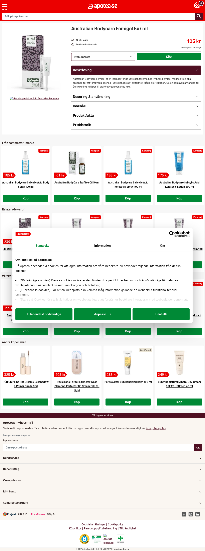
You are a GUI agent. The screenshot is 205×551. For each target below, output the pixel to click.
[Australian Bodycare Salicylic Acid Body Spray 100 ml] (25, 163)
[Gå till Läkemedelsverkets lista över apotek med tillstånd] (121, 539)
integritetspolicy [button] (156, 428)
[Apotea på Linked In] (198, 514)
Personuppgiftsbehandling (100, 528)
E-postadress (10, 440)
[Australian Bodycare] (34, 98)
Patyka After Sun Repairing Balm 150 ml (128, 382)
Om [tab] (162, 245)
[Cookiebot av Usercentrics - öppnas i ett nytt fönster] (172, 234)
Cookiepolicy (116, 524)
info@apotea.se (121, 549)
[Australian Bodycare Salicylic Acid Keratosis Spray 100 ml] (128, 163)
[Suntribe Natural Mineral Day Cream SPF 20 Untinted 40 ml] (179, 363)
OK (198, 447)
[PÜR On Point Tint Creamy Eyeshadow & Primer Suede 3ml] (25, 363)
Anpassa (100, 314)
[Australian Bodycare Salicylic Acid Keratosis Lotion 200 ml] (179, 163)
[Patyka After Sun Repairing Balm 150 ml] (128, 363)
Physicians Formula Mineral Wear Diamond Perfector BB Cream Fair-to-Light (76, 386)
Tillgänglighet (128, 528)
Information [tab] (102, 245)
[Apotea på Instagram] (191, 514)
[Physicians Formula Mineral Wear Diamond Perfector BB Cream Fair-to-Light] (76, 363)
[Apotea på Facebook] (185, 514)
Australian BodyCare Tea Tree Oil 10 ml (76, 182)
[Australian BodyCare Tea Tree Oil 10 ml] (76, 163)
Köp (169, 57)
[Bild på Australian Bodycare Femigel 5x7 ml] (35, 63)
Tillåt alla (161, 314)
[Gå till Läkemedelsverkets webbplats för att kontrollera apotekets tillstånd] (96, 539)
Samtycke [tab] (42, 245)
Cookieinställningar (93, 524)
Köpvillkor (75, 528)
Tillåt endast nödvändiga (44, 314)
